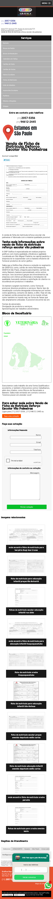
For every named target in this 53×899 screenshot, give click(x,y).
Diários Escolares (9, 75)
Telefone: (37, 450)
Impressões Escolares (10, 90)
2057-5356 (10, 20)
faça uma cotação (11, 416)
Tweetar (6, 160)
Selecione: (7, 849)
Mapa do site (40, 884)
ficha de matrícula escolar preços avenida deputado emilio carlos (26, 736)
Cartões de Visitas (9, 69)
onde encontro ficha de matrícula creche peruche (26, 798)
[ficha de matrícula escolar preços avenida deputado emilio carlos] (26, 722)
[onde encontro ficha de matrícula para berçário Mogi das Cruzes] (26, 535)
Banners (6, 43)
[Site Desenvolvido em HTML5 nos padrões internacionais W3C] (19, 895)
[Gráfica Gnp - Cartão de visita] (26, 12)
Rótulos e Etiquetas (9, 101)
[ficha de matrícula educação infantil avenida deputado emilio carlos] (26, 753)
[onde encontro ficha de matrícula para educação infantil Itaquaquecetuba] (26, 628)
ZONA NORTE (17, 849)
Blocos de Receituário (10, 54)
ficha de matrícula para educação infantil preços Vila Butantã (26, 580)
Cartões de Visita (9, 64)
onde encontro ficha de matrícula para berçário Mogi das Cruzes (26, 548)
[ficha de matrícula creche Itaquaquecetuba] (26, 660)
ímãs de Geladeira (9, 85)
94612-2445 (11, 23)
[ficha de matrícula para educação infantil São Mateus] (26, 691)
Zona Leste (45, 849)
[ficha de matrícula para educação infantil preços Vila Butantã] (26, 566)
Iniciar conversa (29, 877)
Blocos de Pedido (9, 48)
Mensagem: (35, 473)
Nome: (38, 435)
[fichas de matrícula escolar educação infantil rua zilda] (26, 597)
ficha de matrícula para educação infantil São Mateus (26, 705)
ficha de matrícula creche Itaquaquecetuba (26, 673)
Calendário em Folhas (10, 59)
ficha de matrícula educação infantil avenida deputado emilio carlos (26, 767)
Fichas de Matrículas (10, 80)
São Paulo (35, 849)
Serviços (26, 37)
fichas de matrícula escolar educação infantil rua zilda (26, 611)
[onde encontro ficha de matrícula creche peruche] (26, 785)
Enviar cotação (26, 507)
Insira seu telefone (31, 865)
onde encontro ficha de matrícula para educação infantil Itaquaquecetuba (26, 642)
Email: (38, 442)
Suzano (27, 849)
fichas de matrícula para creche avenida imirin (26, 829)
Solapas (5, 106)
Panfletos (6, 96)
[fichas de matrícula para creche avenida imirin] (26, 816)
